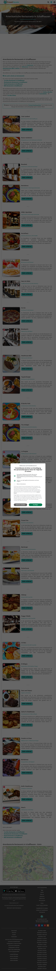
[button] (28, 484)
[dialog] (28, 485)
